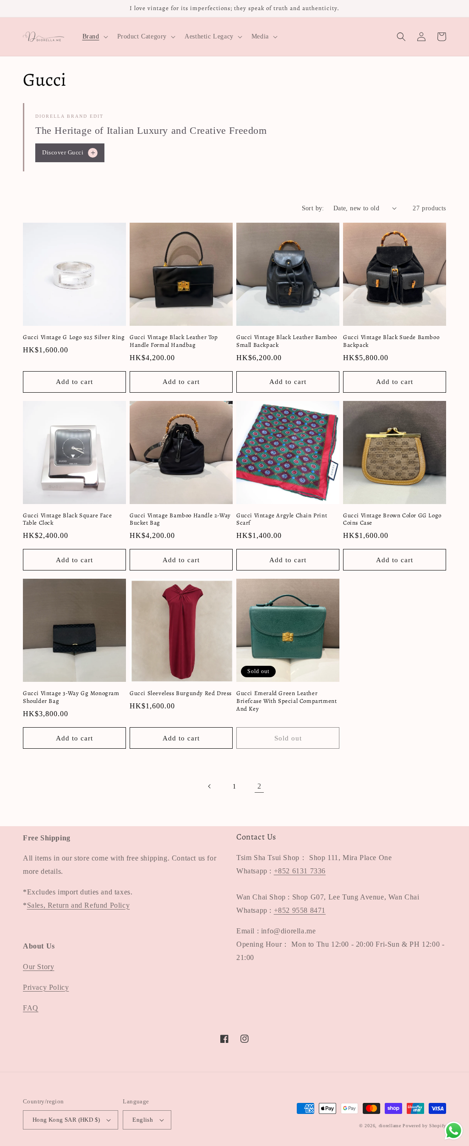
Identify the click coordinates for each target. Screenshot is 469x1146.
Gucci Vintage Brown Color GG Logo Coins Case (392, 519)
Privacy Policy (46, 987)
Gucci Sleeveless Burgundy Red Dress (181, 693)
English (142, 1119)
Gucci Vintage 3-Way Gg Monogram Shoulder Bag (71, 697)
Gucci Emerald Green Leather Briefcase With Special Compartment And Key (286, 701)
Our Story (38, 967)
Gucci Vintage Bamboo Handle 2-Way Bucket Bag (180, 519)
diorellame (390, 1125)
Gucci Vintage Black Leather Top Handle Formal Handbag (174, 341)
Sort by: (313, 208)
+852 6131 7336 (300, 871)
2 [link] (259, 786)
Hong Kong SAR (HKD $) (66, 1119)
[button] (94, 36)
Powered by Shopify (424, 1125)
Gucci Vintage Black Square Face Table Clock (67, 519)
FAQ (30, 1008)
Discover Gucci (69, 152)
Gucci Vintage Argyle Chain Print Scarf (281, 519)
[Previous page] (210, 786)
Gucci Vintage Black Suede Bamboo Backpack (391, 341)
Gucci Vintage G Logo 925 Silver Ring (74, 337)
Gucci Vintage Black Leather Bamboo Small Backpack (286, 341)
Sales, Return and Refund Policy (78, 905)
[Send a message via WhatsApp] (453, 1130)
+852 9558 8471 (300, 910)
